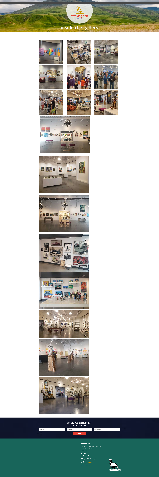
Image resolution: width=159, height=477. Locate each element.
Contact (92, 3)
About (61, 3)
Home (56, 3)
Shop (82, 3)
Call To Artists (100, 3)
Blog (87, 3)
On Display (75, 3)
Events (68, 3)
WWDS (90, 463)
